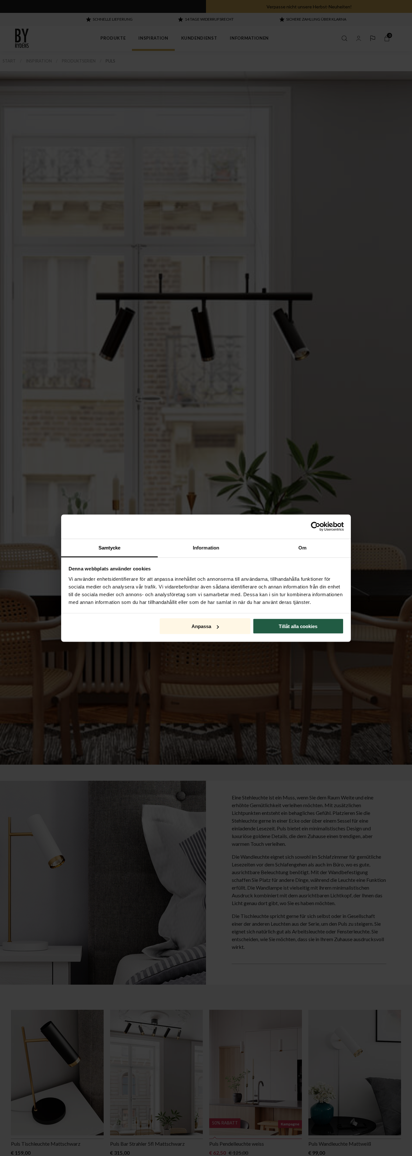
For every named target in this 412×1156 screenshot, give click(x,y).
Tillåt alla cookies (298, 626)
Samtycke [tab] (109, 547)
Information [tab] (206, 547)
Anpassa (201, 626)
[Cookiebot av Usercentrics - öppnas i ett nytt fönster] (315, 526)
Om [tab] (302, 547)
